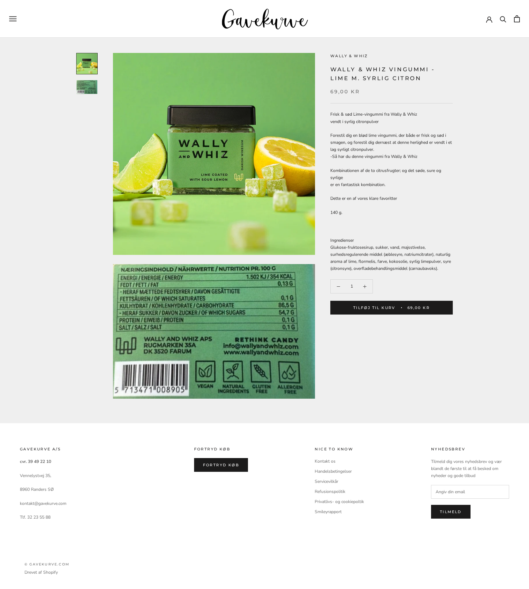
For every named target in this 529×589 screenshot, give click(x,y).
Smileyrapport (328, 512)
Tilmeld (451, 511)
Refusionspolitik (330, 491)
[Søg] (503, 19)
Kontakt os (325, 461)
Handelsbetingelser (333, 471)
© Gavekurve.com (46, 564)
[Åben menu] (13, 18)
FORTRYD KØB (221, 465)
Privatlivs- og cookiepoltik (339, 502)
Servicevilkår (326, 481)
